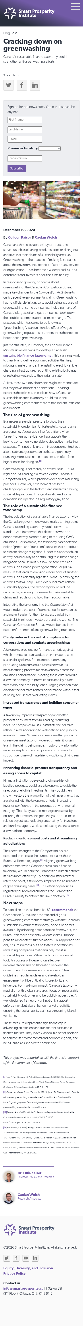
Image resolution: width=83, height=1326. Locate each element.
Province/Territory (23, 148)
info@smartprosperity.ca (23, 1288)
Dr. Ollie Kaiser (29, 1173)
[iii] (38, 885)
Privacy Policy (14, 1273)
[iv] (68, 895)
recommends (62, 910)
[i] (40, 461)
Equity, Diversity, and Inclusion (28, 1268)
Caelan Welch (46, 237)
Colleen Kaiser (20, 237)
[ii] (41, 860)
